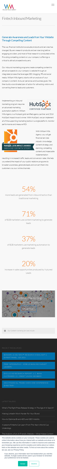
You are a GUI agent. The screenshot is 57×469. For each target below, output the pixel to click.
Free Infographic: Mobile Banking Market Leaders (25, 365)
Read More (28, 309)
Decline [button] (34, 463)
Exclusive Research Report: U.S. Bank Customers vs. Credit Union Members (23, 375)
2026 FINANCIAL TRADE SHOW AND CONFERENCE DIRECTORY (26, 384)
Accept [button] (22, 463)
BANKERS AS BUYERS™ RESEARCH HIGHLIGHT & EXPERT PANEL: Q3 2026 (25, 356)
